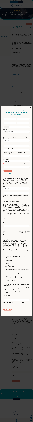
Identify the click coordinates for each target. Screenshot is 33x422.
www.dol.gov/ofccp (25, 247)
